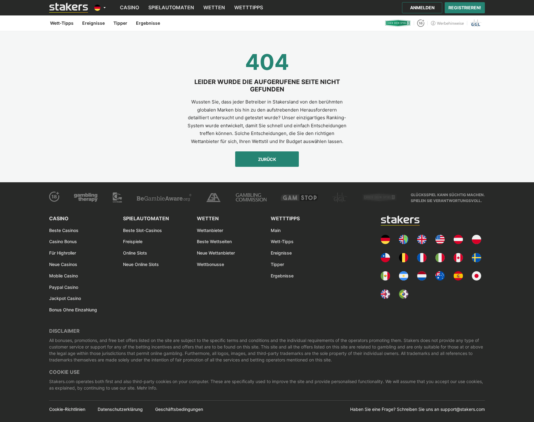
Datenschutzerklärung (120, 409)
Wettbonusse (210, 264)
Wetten (214, 7)
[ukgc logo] (251, 197)
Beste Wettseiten (214, 241)
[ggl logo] (476, 23)
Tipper (277, 264)
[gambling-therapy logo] (86, 197)
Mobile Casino (63, 275)
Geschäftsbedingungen (179, 409)
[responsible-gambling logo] (213, 197)
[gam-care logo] (117, 197)
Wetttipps (248, 7)
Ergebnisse (282, 275)
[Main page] (68, 8)
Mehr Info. (146, 387)
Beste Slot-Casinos (142, 230)
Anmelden (422, 7)
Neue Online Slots (141, 264)
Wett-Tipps (282, 241)
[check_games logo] (379, 197)
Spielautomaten (171, 7)
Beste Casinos (63, 230)
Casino (129, 7)
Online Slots (135, 252)
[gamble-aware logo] (164, 197)
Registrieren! (464, 7)
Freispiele (132, 241)
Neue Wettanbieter (216, 252)
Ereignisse (281, 252)
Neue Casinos (63, 264)
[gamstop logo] (299, 197)
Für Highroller (62, 252)
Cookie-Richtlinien (67, 409)
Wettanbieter (210, 230)
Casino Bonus (63, 241)
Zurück (267, 159)
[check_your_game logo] (398, 23)
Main (276, 230)
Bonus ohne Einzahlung (73, 309)
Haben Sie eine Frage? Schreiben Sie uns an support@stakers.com (417, 409)
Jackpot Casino (65, 298)
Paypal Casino (63, 287)
